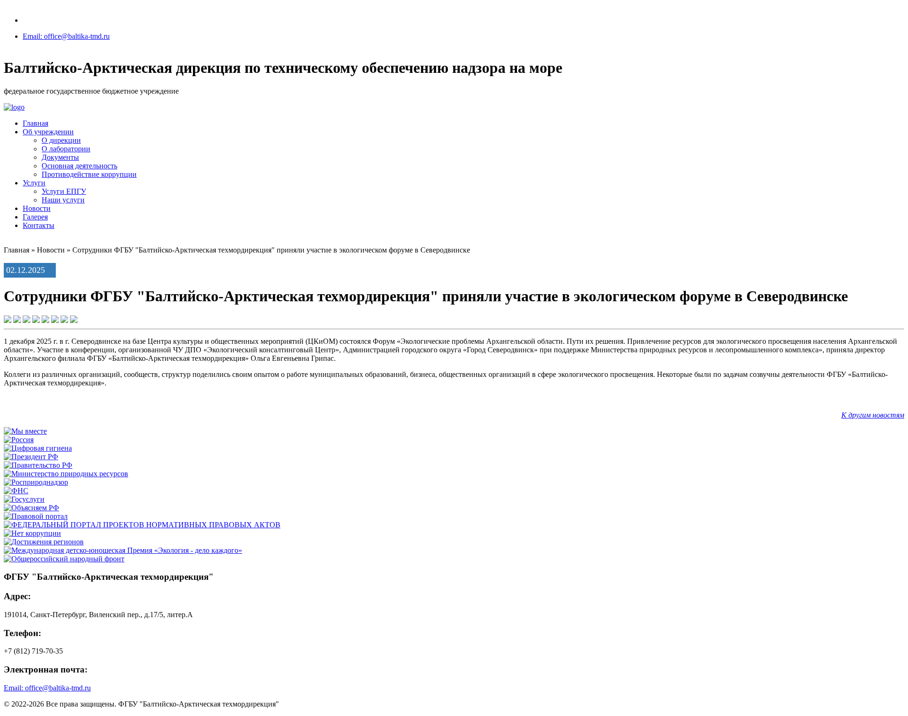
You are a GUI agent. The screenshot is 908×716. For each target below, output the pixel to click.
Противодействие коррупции (89, 174)
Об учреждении (48, 132)
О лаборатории (66, 149)
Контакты (38, 225)
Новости (37, 208)
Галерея (35, 217)
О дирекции (61, 140)
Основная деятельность (79, 166)
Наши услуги (63, 200)
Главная (35, 123)
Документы (60, 157)
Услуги (34, 183)
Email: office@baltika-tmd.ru (66, 36)
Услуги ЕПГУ (64, 191)
